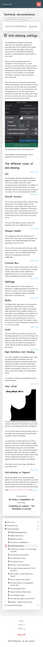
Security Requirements (17, 588)
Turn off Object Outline (17, 595)
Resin (29, 490)
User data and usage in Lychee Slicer (22, 598)
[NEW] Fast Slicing (16, 539)
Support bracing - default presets (20, 592)
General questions (10, 19)
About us (21, 625)
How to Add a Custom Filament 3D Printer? (21, 575)
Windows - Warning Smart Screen (21, 602)
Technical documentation (25, 17)
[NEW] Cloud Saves (16, 536)
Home (22, 621)
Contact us (21, 628)
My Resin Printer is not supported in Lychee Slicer (22, 584)
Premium (21, 490)
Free (15, 490)
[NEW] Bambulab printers (18, 532)
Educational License (16, 561)
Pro (25, 490)
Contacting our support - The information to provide (21, 507)
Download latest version (18, 558)
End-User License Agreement (20, 565)
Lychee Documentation (10, 17)
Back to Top (34, 172)
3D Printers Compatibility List (21, 499)
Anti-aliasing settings (22, 19)
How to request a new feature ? (20, 579)
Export (11, 490)
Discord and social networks (19, 555)
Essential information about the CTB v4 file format (23, 569)
